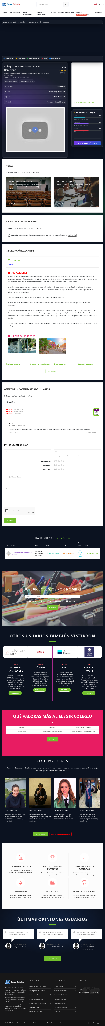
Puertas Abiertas (34, 58)
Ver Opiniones (53, 958)
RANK (96, 412)
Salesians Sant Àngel (16, 669)
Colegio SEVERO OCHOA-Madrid (56, 947)
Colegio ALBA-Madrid (20, 947)
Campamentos (15, 13)
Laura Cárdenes (86, 810)
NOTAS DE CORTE (66, 181)
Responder (92, 433)
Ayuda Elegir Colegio (66, 13)
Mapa (45, 58)
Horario (10, 264)
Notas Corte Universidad (37, 1003)
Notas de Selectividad (84, 891)
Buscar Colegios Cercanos (85, 102)
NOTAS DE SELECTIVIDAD (21, 181)
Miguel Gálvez (36, 810)
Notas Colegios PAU (36, 999)
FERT (64, 667)
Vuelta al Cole (93, 553)
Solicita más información (88, 143)
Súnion (40, 667)
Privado (60, 601)
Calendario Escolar (27, 81)
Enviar (11, 520)
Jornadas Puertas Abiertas (38, 986)
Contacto (98, 13)
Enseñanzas (9, 58)
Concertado (47, 601)
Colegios (81, 13)
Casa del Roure (89, 669)
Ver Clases (42, 834)
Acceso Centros (59, 986)
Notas (53, 13)
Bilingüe (72, 601)
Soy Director (52, 371)
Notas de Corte (80, 554)
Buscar (4, 13)
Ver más (14, 693)
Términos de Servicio (58, 1023)
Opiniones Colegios (60, 1007)
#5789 (96, 414)
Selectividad (69, 553)
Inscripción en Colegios (37, 991)
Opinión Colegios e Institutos (84, 867)
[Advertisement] (52, 40)
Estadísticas (52, 891)
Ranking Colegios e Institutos (52, 867)
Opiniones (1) (55, 58)
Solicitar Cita (72, 235)
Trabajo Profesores (41, 14)
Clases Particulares (27, 14)
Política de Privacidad (40, 1023)
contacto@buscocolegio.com (88, 992)
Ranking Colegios (60, 1003)
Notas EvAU (21, 58)
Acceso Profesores (60, 999)
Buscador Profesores (61, 995)
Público (34, 601)
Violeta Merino (61, 810)
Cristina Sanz (11, 810)
